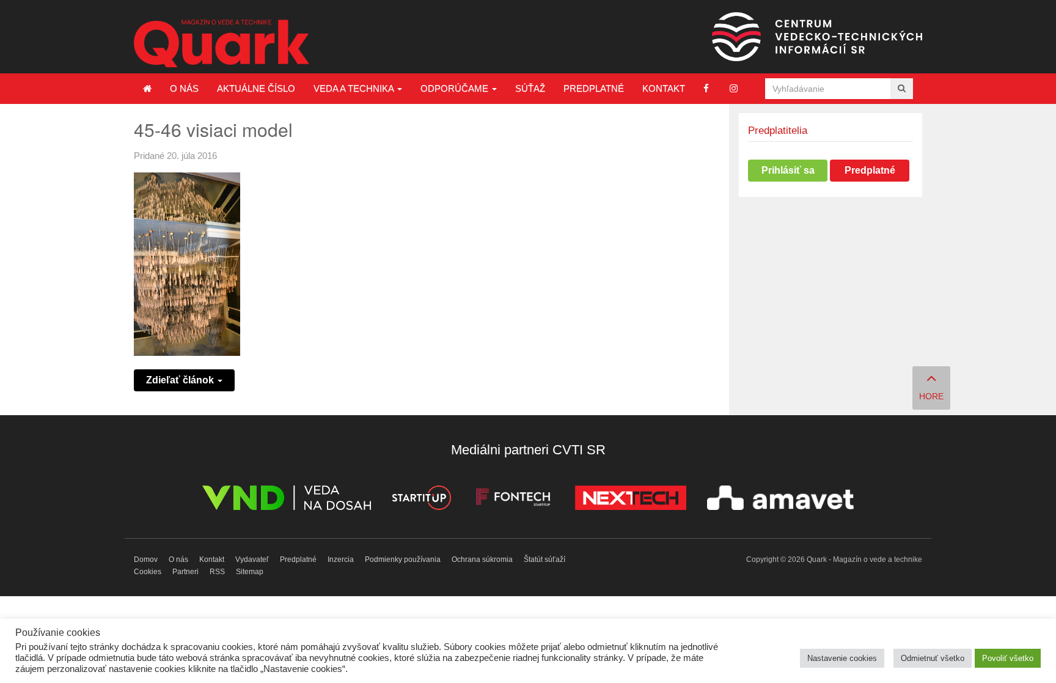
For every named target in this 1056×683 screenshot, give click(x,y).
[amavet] (780, 499)
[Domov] (147, 88)
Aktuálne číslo (256, 88)
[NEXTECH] (630, 499)
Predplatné (593, 88)
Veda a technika (355, 88)
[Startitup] (421, 499)
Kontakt (663, 88)
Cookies (147, 571)
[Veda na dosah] (286, 499)
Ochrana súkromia (482, 559)
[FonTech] (513, 499)
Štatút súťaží (544, 559)
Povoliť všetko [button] (1007, 658)
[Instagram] (734, 88)
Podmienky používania (403, 559)
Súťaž (530, 88)
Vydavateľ (252, 559)
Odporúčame (455, 88)
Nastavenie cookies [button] (842, 658)
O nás (184, 88)
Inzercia (341, 559)
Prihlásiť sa (788, 170)
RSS (217, 571)
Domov (146, 559)
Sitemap (249, 571)
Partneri (185, 571)
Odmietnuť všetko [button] (932, 658)
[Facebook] (706, 88)
